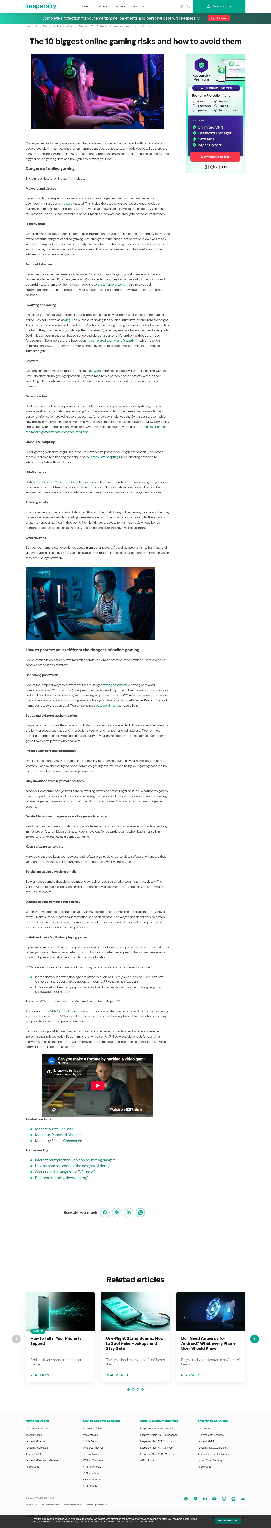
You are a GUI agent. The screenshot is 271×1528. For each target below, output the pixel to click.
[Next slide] (254, 1339)
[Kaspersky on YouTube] (214, 1498)
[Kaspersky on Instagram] (224, 1498)
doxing (65, 320)
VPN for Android (92, 1466)
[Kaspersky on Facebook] (186, 1498)
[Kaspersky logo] (41, 6)
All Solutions (32, 1466)
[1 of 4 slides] (128, 1389)
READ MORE (40, 1375)
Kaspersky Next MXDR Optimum (157, 1454)
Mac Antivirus (90, 1434)
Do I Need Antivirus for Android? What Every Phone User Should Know (208, 1343)
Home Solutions (37, 1421)
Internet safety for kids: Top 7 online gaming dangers (75, 1160)
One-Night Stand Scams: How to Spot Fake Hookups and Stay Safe (134, 1343)
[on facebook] (105, 1212)
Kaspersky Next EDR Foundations (158, 1434)
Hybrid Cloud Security (210, 1460)
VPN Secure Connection (67, 1011)
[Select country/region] (181, 6)
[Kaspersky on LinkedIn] (205, 1498)
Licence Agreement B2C (73, 1505)
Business (101, 6)
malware (67, 203)
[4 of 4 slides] (142, 1389)
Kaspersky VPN (34, 1454)
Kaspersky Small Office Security (157, 1428)
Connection (72, 1141)
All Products (147, 1460)
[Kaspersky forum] (243, 1498)
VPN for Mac (90, 1485)
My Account (220, 6)
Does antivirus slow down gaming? (61, 1178)
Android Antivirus (92, 1428)
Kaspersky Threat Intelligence (214, 1454)
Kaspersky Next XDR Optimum (156, 1447)
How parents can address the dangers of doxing (72, 1166)
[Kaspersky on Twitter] (195, 1498)
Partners (120, 6)
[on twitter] (116, 1212)
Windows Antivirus (93, 1447)
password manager (109, 705)
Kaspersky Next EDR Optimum (156, 1441)
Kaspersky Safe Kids (37, 1447)
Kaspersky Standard (37, 1428)
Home (84, 6)
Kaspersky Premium (36, 1441)
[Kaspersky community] (233, 1498)
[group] (60, 1337)
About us (138, 6)
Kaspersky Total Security (54, 1129)
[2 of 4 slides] (133, 1389)
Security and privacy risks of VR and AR (65, 1172)
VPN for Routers (92, 1479)
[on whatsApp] (140, 1212)
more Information (144, 1521)
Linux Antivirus (91, 1454)
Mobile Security (91, 1441)
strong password (115, 685)
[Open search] (188, 6)
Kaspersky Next (206, 1428)
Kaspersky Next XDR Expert (213, 1447)
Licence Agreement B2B (96, 1505)
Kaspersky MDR (206, 1441)
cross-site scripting (104, 457)
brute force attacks (111, 284)
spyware (95, 371)
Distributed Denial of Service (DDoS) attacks (57, 482)
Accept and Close (228, 1521)
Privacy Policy (31, 1505)
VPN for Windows (93, 1460)
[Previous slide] (16, 1339)
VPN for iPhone (91, 1473)
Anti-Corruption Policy (50, 1505)
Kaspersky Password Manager (58, 1135)
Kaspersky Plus (34, 1434)
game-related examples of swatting (111, 340)
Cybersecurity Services (211, 1434)
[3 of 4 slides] (138, 1389)
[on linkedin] (128, 1212)
